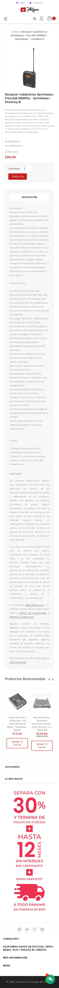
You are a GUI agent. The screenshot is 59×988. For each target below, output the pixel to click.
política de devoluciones (33, 613)
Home (15, 32)
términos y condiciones (22, 617)
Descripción (29, 197)
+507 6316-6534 (18, 662)
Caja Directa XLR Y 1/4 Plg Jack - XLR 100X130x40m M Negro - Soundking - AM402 (17, 723)
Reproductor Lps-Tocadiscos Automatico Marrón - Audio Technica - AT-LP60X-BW (42, 723)
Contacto (38, 3)
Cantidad (14, 168)
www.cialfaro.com (35, 605)
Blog (22, 3)
